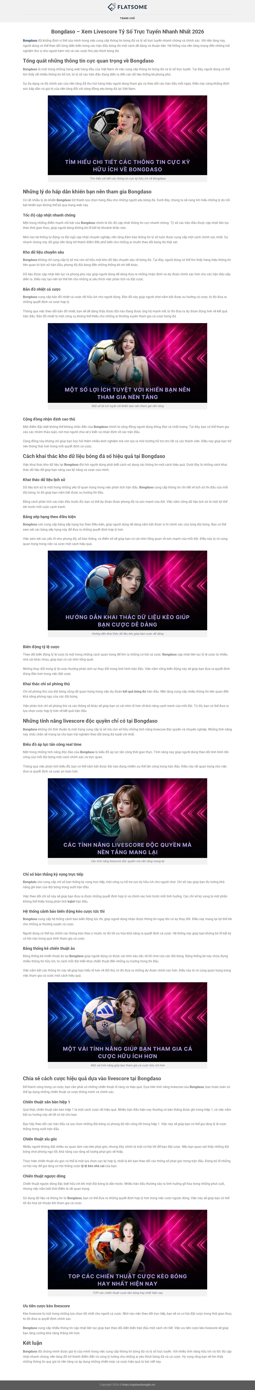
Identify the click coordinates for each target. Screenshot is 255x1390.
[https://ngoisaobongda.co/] (127, 7)
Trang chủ (127, 18)
